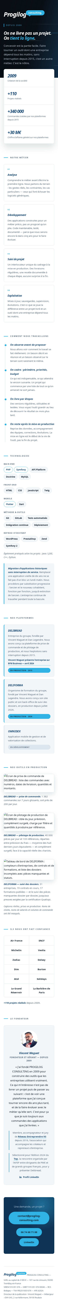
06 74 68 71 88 (29, 1232)
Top (16, 1158)
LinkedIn (29, 1242)
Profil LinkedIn (31, 1177)
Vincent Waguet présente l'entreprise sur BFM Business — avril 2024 (29, 662)
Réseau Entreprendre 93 (32, 1136)
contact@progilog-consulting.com (29, 1218)
